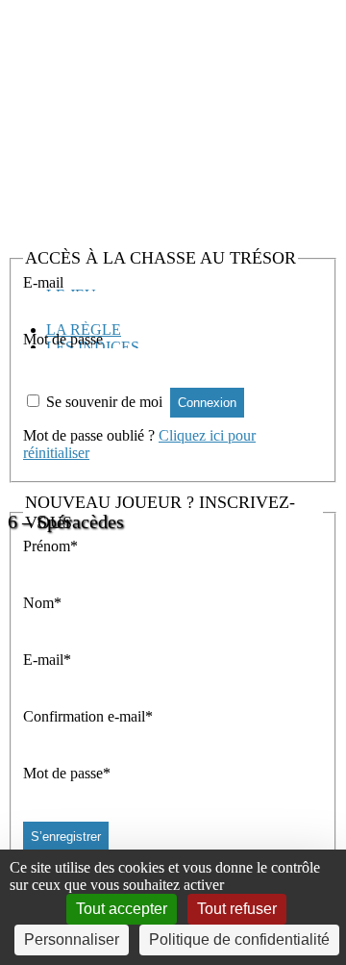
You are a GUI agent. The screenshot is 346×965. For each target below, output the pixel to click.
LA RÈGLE (83, 329)
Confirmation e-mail (88, 716)
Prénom (50, 546)
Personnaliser (71, 939)
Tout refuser (237, 909)
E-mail (43, 282)
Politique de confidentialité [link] (239, 939)
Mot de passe (63, 339)
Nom (42, 603)
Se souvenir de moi (104, 402)
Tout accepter (121, 909)
